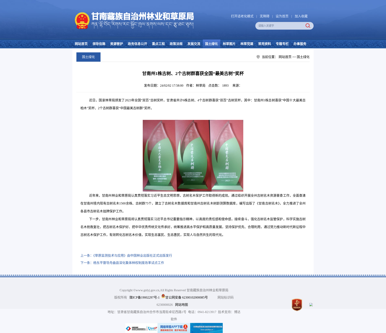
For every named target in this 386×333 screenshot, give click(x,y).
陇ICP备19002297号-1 (144, 297)
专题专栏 (282, 44)
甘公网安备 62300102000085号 (186, 297)
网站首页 (81, 44)
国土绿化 (211, 44)
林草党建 (246, 44)
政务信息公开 (137, 44)
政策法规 (176, 44)
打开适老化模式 (242, 16)
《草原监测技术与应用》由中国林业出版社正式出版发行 (132, 255)
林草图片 (229, 44)
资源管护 (116, 44)
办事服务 (300, 44)
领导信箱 (98, 44)
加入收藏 (301, 16)
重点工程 (158, 44)
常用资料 (264, 44)
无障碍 (264, 16)
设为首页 (282, 16)
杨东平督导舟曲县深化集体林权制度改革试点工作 (128, 263)
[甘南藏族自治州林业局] (133, 12)
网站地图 (181, 304)
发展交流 (193, 44)
